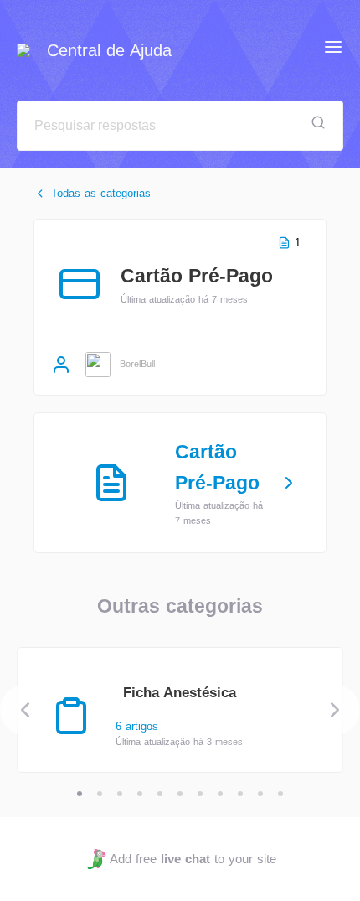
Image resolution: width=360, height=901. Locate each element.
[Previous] (25, 710)
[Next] (335, 710)
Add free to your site (192, 859)
